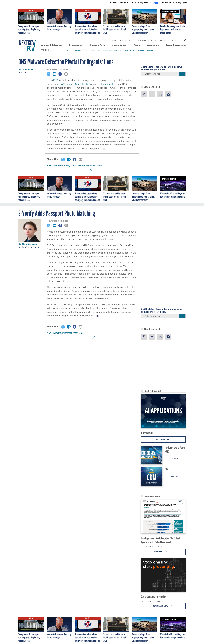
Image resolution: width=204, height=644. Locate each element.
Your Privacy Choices (141, 3)
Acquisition (153, 45)
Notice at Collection (119, 3)
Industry (67, 50)
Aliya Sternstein (30, 244)
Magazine (142, 40)
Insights (164, 40)
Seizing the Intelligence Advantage (139, 50)
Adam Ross (27, 69)
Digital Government (176, 45)
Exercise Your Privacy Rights (174, 3)
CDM (166, 469)
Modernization (119, 45)
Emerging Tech (97, 45)
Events (131, 40)
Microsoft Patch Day (72, 333)
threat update (107, 84)
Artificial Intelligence (51, 45)
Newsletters (118, 40)
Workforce (78, 50)
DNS (55, 80)
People (136, 45)
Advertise (176, 40)
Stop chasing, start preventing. (153, 596)
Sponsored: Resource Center (110, 50)
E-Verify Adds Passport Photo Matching (82, 165)
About (154, 40)
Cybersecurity (76, 45)
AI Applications (147, 433)
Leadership (56, 50)
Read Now (161, 439)
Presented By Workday (151, 546)
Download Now (160, 551)
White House (90, 50)
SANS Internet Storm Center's (75, 84)
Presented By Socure (151, 601)
